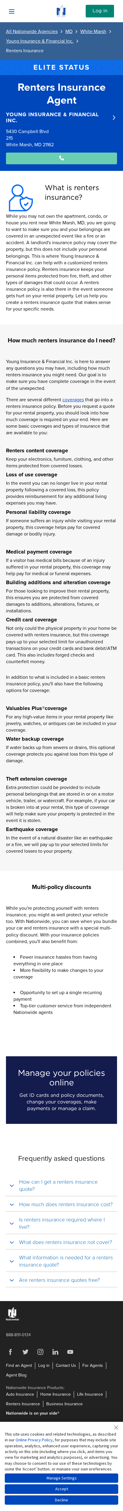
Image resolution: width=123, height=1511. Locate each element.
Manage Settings (62, 1478)
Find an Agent (19, 1365)
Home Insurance (55, 1394)
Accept (61, 1488)
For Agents (92, 1365)
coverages (73, 400)
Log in (100, 11)
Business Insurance (64, 1403)
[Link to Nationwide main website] (61, 16)
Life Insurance (90, 1394)
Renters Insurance (23, 1403)
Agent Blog (16, 1375)
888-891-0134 (18, 1334)
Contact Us (66, 1365)
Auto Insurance (20, 1394)
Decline (61, 1500)
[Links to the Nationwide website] (12, 1319)
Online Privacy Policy (34, 1440)
